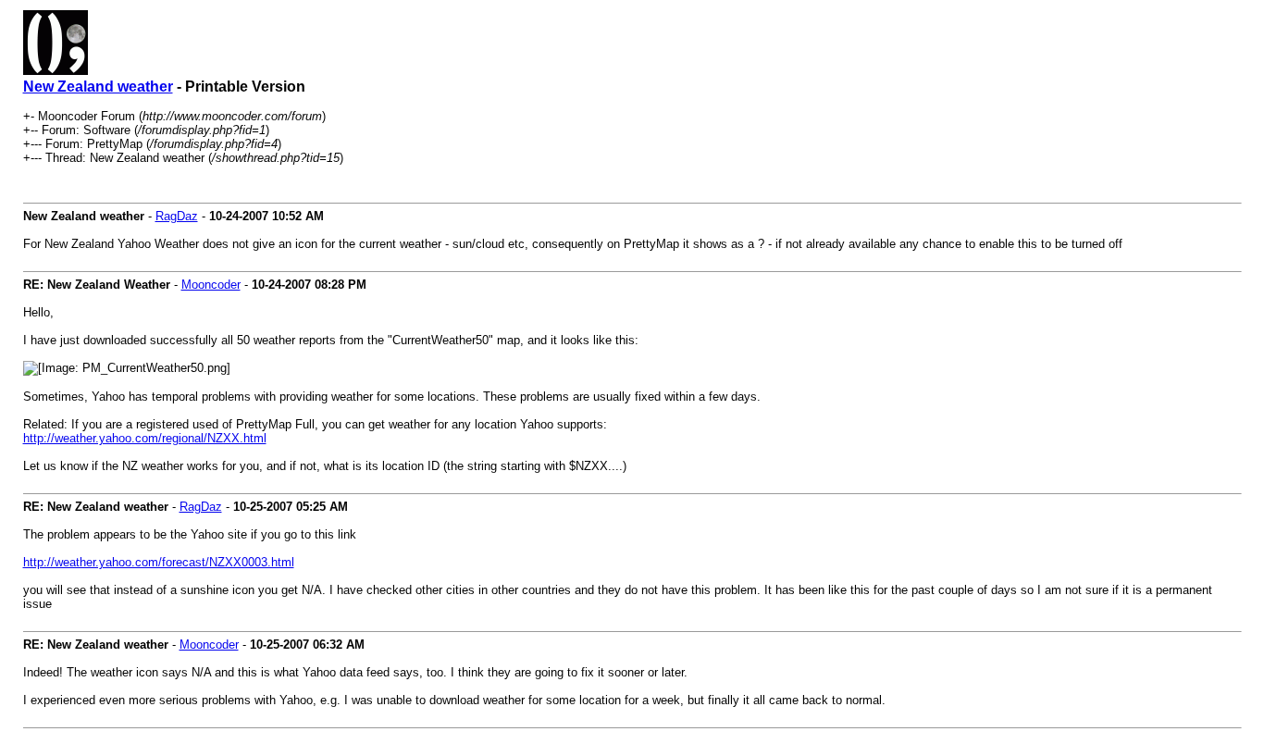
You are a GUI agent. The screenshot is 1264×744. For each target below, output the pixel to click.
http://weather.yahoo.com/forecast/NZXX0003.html (158, 562)
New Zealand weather (98, 86)
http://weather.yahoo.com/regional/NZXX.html (144, 438)
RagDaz (176, 216)
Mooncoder (211, 284)
